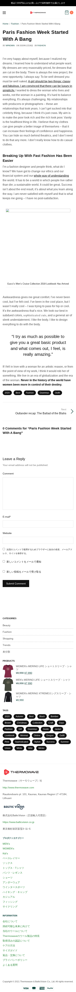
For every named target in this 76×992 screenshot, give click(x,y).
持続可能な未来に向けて (16, 926)
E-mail (7, 516)
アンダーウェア (11, 882)
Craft (50, 723)
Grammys (44, 393)
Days (61, 723)
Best (18, 393)
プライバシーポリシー (15, 960)
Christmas (22, 723)
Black (42, 716)
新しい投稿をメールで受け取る (24, 571)
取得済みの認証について (16, 940)
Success (50, 742)
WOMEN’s (8, 848)
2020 (7, 393)
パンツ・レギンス (12, 872)
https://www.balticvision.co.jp (18, 822)
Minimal (24, 735)
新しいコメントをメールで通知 (24, 561)
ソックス (8, 863)
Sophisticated (21, 742)
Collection (37, 723)
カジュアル (9, 896)
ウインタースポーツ (14, 887)
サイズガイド (10, 950)
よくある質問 (10, 964)
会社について (10, 921)
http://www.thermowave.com (18, 787)
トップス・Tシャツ (13, 867)
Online (37, 735)
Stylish (37, 742)
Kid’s (5, 853)
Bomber (54, 716)
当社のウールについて (15, 931)
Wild (30, 748)
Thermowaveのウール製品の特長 (21, 936)
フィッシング (10, 901)
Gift (20, 729)
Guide (46, 729)
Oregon (50, 735)
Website (7, 533)
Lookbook (9, 735)
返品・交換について (14, 955)
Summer (65, 742)
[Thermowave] (38, 12)
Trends (6, 645)
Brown (8, 723)
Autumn (19, 716)
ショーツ (8, 877)
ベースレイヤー (11, 858)
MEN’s (6, 843)
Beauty (6, 625)
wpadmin (10, 45)
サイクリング (10, 906)
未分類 (6, 651)
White (19, 748)
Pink (7, 742)
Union (8, 748)
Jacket (58, 729)
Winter (41, 748)
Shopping (8, 638)
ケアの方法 (9, 945)
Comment (8, 473)
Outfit (57, 393)
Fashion (41, 45)
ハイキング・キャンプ (15, 892)
